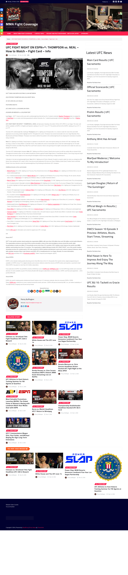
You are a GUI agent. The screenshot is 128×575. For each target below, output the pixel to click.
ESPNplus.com (54, 268)
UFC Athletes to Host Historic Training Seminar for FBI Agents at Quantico (17, 381)
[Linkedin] (37, 291)
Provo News (32, 527)
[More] (60, 291)
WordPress (25, 527)
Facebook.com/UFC (29, 253)
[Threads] (57, 291)
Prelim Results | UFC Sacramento (98, 114)
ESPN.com (46, 268)
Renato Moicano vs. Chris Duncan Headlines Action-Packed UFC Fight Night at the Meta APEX (70, 367)
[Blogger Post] (54, 291)
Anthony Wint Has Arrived (101, 139)
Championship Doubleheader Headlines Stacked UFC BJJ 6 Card (69, 407)
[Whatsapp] (43, 291)
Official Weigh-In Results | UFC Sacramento (101, 208)
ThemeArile (41, 527)
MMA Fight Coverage (22, 24)
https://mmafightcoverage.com (34, 302)
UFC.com (13, 230)
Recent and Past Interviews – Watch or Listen (63, 33)
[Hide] (0, 36)
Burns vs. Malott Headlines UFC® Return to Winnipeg (42, 410)
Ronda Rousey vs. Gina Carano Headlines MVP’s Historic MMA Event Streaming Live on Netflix (44, 373)
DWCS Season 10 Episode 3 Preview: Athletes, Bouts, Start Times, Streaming (102, 233)
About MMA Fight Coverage (22, 33)
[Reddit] (34, 291)
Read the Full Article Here (94, 82)
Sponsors (84, 33)
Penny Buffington (12, 55)
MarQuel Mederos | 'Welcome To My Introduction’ (103, 160)
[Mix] (1, 27)
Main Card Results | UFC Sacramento (100, 62)
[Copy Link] (51, 291)
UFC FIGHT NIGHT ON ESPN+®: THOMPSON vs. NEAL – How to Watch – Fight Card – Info (34, 39)
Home (9, 33)
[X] (31, 291)
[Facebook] (28, 291)
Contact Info (39, 33)
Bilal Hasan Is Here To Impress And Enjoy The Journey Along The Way (100, 259)
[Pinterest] (40, 291)
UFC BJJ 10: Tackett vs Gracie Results (103, 284)
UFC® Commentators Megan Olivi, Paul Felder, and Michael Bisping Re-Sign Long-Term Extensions (17, 436)
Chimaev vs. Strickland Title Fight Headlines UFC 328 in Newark (16, 338)
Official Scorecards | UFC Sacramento (101, 89)
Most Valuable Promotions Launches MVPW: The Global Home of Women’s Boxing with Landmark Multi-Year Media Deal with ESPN (18, 403)
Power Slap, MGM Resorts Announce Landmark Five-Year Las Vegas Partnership (70, 339)
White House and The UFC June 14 (44, 341)
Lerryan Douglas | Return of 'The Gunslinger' (102, 185)
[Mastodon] (1, 24)
